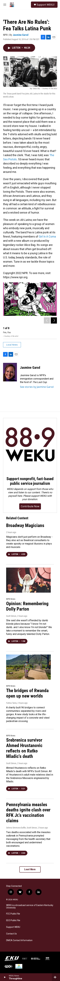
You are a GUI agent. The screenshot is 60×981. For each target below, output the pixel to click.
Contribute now (30, 506)
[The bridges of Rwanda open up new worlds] (28, 667)
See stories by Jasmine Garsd (37, 387)
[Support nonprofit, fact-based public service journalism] (30, 445)
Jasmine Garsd (20, 34)
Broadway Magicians (25, 525)
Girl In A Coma (47, 236)
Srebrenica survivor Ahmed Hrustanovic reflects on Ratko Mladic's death (24, 748)
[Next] (54, 320)
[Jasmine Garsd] (10, 372)
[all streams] (56, 977)
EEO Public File (13, 920)
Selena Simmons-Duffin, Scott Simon (21, 827)
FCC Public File (13, 914)
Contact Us (11, 934)
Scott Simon (11, 616)
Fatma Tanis (11, 703)
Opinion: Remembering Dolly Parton (27, 606)
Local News (12, 345)
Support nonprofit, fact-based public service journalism (30, 481)
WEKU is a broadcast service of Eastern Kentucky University (29, 906)
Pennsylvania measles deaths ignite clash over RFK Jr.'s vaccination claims (28, 812)
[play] (5, 977)
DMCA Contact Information (19, 940)
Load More (30, 869)
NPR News (10, 599)
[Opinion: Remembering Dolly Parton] (28, 580)
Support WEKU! (45, 4)
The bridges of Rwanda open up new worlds (27, 693)
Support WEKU (13, 927)
